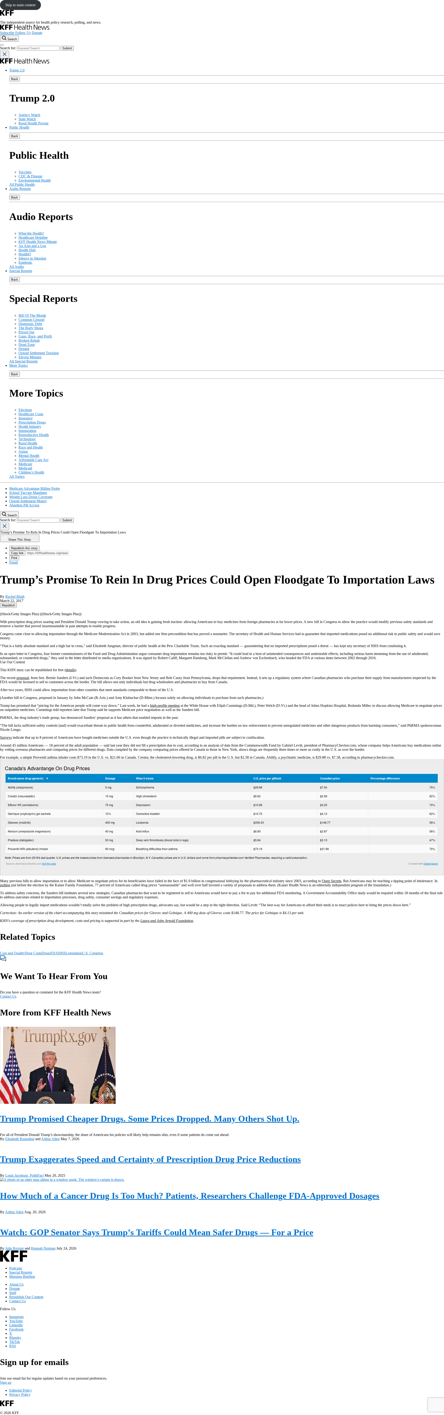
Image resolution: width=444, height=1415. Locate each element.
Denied (23, 349)
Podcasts (15, 1268)
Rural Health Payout (33, 123)
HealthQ (24, 254)
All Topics (17, 476)
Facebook (16, 1329)
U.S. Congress (92, 953)
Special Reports (20, 271)
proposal (22, 678)
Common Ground (31, 320)
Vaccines (24, 172)
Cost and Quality (12, 953)
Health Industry (29, 426)
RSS (12, 1346)
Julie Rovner (14, 1248)
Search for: (8, 48)
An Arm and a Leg (32, 246)
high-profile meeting (165, 706)
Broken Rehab (29, 340)
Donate (37, 33)
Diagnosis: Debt (30, 324)
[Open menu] (2, 45)
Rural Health (27, 443)
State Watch (27, 119)
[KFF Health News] (24, 29)
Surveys (6, 737)
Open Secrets (331, 881)
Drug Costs (33, 953)
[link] (8, 605)
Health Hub (27, 250)
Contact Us (8, 996)
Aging (23, 451)
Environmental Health (34, 180)
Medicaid (25, 468)
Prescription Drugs (32, 422)
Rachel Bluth (15, 597)
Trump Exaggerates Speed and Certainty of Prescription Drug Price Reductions (150, 1159)
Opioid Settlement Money (28, 501)
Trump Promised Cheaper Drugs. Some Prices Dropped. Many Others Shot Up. (149, 1118)
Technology (27, 439)
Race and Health (30, 447)
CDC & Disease (30, 176)
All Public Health (22, 184)
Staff (12, 1293)
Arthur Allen (50, 1139)
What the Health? (31, 233)
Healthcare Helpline (33, 237)
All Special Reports (23, 361)
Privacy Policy (20, 1394)
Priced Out (26, 332)
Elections (25, 410)
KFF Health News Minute (37, 242)
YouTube (16, 1321)
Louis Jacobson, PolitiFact (24, 1175)
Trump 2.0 (17, 70)
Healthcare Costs (30, 414)
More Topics (18, 365)
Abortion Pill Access (24, 505)
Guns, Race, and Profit (35, 336)
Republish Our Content (26, 1297)
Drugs (45, 953)
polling (5, 885)
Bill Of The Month (32, 315)
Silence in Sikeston (32, 258)
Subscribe (7, 33)
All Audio (16, 267)
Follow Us (23, 33)
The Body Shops (30, 328)
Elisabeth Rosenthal (19, 1139)
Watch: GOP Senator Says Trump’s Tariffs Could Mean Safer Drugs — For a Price (156, 1232)
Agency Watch (29, 115)
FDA (54, 953)
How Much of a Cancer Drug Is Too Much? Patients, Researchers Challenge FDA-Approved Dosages (189, 1196)
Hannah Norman (43, 1248)
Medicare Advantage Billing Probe (34, 488)
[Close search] (4, 54)
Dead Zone (26, 345)
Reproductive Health (33, 435)
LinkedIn (16, 1325)
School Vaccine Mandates (28, 493)
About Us (16, 1284)
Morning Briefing (22, 1276)
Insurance (25, 418)
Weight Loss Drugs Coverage (30, 497)
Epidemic (25, 262)
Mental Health (28, 456)
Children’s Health (31, 472)
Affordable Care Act (33, 460)
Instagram (16, 1317)
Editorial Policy (20, 1390)
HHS (62, 953)
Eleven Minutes (29, 357)
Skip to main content (20, 5)
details (70, 670)
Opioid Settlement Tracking (38, 353)
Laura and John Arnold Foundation (166, 921)
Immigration (27, 431)
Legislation (74, 953)
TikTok (14, 1342)
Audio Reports (20, 189)
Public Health (19, 127)
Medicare (25, 464)
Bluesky (15, 1338)
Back (14, 79)
